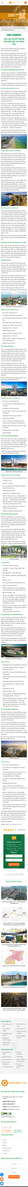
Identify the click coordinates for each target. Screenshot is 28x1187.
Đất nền (5, 1142)
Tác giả (5, 1153)
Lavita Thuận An (21, 1028)
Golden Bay (20, 1056)
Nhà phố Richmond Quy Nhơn (20, 1065)
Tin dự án (10, 28)
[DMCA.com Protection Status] (6, 1113)
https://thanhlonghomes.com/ (14, 824)
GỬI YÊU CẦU (15, 864)
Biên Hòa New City (7, 1059)
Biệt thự (5, 1145)
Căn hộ (5, 1140)
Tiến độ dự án (6, 1150)
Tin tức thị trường (16, 34)
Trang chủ (3, 28)
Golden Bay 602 (7, 1057)
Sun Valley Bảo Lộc (8, 1066)
